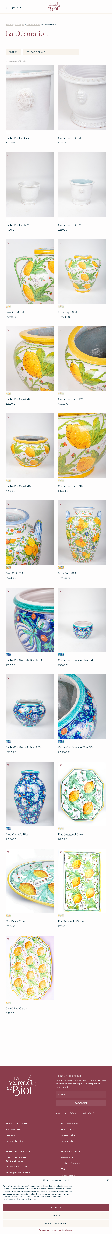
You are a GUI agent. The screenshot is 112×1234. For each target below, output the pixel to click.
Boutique (19, 25)
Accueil (9, 25)
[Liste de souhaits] (19, 8)
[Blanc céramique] (8, 132)
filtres (13, 52)
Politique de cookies (47, 1230)
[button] (107, 1180)
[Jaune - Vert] (8, 306)
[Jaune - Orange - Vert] (8, 567)
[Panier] (13, 8)
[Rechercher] (7, 8)
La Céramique (33, 25)
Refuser (56, 1215)
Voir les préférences (56, 1223)
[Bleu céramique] (8, 654)
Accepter (56, 1207)
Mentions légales (65, 1230)
